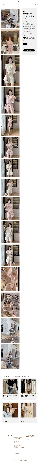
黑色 (29, 43)
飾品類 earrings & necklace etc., (18, 451)
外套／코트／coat (17, 442)
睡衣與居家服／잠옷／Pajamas (19, 447)
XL (33, 37)
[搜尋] (35, 4)
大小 (24, 35)
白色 (33, 43)
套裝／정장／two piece (18, 437)
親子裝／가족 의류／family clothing (18, 446)
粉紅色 (25, 43)
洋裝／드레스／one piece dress (18, 435)
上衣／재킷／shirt (17, 438)
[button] (3, 2)
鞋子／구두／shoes (17, 444)
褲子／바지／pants (17, 441)
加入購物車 (29, 50)
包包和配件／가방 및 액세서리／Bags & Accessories (19, 449)
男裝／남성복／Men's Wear (18, 453)
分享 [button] (25, 53)
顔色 (24, 42)
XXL (25, 39)
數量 (24, 45)
